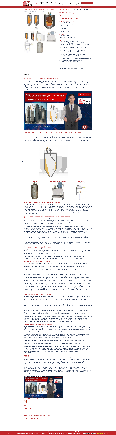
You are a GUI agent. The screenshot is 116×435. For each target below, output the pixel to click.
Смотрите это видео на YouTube (34, 398)
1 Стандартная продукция (66, 9)
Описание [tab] (26, 74)
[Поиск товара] (80, 6)
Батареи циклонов (29, 425)
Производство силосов (31, 418)
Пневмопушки (28, 422)
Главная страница (30, 9)
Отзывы (62, 7)
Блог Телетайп (28, 405)
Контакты (75, 7)
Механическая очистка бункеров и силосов (37, 415)
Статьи (69, 7)
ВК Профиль (31, 401)
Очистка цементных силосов (32, 412)
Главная (26, 7)
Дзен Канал (27, 408)
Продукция (32, 7)
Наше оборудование (44, 7)
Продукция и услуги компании (46, 9)
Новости (54, 7)
